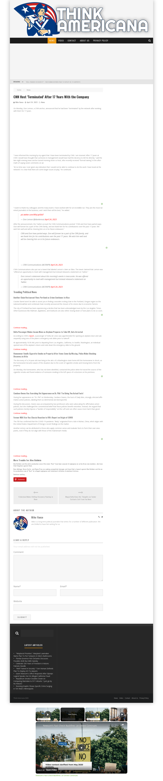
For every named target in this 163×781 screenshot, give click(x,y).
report (31, 336)
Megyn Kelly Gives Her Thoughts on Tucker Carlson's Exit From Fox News (80, 498)
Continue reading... (20, 327)
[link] (39, 725)
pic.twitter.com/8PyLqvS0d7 (32, 214)
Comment (18, 552)
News (52, 40)
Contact (72, 40)
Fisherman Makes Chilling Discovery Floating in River (35, 498)
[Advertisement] (81, 61)
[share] (122, 724)
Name (17, 586)
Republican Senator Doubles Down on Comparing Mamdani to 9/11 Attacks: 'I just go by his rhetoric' (32, 681)
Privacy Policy (100, 40)
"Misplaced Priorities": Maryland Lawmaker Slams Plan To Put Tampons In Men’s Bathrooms (57, 83)
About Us (84, 40)
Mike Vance (20, 102)
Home (19, 90)
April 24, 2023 (51, 219)
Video (61, 40)
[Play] (97, 714)
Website (17, 601)
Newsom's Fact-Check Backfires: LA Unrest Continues (70, 725)
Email (63, 586)
